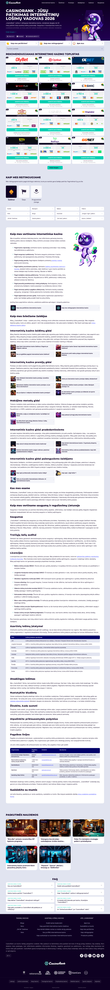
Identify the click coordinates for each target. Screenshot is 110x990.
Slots (22, 932)
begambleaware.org (47, 765)
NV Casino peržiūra (55, 104)
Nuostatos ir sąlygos (28, 987)
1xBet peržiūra (88, 78)
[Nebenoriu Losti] (35, 973)
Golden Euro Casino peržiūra (22, 132)
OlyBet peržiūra (21, 78)
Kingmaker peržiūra (88, 132)
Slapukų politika (55, 987)
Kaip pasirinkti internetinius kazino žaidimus (54, 926)
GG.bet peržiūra (88, 160)
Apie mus (87, 923)
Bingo (22, 923)
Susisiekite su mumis (87, 926)
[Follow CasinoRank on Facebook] (81, 955)
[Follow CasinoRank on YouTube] (94, 955)
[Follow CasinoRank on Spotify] (98, 955)
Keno (22, 926)
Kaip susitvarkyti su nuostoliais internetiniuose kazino (54, 935)
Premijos (71, 3)
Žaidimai (61, 3)
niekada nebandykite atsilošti (19, 701)
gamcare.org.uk (46, 770)
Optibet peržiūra (55, 78)
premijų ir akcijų (57, 260)
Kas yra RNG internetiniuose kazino (54, 932)
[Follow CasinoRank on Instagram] (86, 955)
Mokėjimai (81, 3)
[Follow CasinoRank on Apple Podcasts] (102, 955)
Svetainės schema (82, 987)
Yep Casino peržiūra (22, 160)
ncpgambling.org (47, 760)
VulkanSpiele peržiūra (22, 104)
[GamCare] (75, 973)
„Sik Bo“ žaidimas (22, 929)
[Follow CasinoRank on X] (90, 955)
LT (7, 955)
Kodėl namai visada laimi (54, 923)
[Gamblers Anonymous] (48, 973)
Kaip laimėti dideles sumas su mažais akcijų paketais (54, 929)
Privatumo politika (87, 935)
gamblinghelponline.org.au (49, 775)
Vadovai (91, 3)
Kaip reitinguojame (87, 932)
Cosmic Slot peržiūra (88, 104)
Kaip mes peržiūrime (87, 929)
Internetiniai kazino (48, 3)
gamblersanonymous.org (49, 755)
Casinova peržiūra (55, 132)
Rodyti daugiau (54, 167)
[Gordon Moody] (59, 973)
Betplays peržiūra (55, 160)
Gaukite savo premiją (22, 75)
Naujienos (101, 3)
